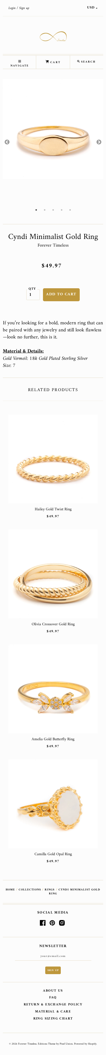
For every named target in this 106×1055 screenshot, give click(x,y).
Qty (32, 289)
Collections (30, 889)
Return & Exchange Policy (53, 1005)
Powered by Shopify (85, 1043)
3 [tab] (53, 210)
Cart (54, 62)
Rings (50, 889)
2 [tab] (44, 210)
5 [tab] (70, 210)
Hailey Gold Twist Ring (53, 509)
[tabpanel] (53, 129)
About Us (53, 991)
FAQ (53, 998)
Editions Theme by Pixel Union (55, 1043)
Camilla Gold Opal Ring (53, 854)
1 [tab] (36, 210)
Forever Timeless (53, 245)
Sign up (24, 8)
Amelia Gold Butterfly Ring (53, 739)
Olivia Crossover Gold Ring (53, 624)
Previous (7, 142)
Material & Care (53, 1012)
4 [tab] (61, 210)
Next (99, 142)
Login (12, 8)
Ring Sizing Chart (53, 1019)
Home (10, 889)
